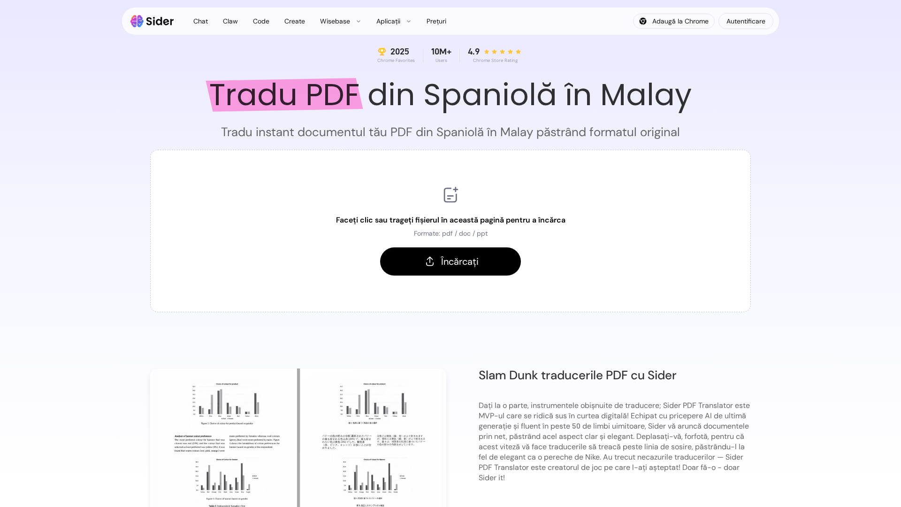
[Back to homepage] (152, 21)
